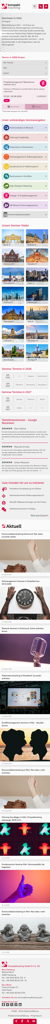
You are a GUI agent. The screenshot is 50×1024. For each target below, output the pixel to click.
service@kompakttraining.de (30, 997)
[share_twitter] (28, 1021)
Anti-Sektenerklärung (29, 1011)
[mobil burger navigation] (35, 6)
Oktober (19, 385)
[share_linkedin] (34, 1021)
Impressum (37, 1016)
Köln (6, 100)
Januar (18, 399)
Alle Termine (14, 107)
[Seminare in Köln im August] (41, 6)
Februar (30, 399)
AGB (15, 1011)
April (18, 408)
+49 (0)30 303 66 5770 (15, 993)
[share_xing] (16, 1021)
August (30, 376)
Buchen (38, 107)
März (42, 399)
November (30, 385)
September (42, 376)
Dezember (42, 385)
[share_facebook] (22, 1021)
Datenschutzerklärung (19, 1016)
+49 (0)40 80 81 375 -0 (15, 978)
